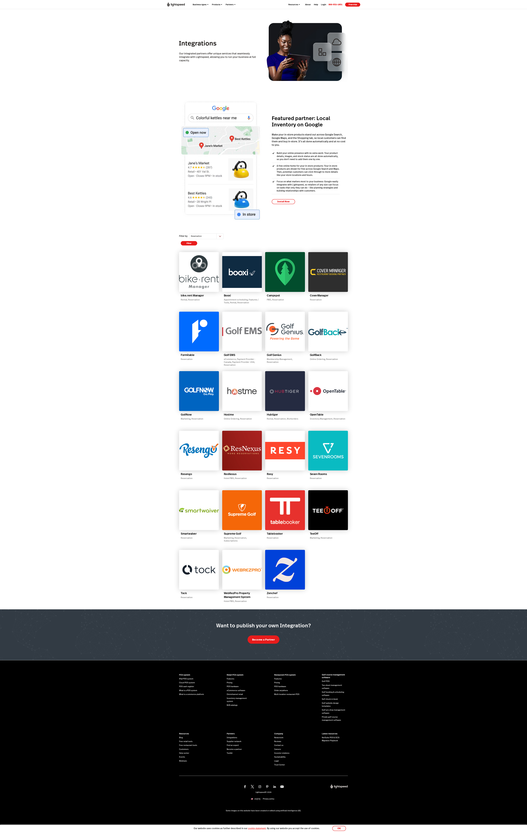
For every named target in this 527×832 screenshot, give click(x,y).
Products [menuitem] (216, 4)
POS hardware (233, 686)
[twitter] (252, 786)
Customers (184, 749)
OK (339, 828)
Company (278, 733)
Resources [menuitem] (293, 4)
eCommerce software (236, 690)
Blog (181, 737)
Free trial (353, 4)
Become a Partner (263, 639)
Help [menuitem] (316, 4)
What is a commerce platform (191, 694)
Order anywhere (281, 690)
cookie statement (257, 828)
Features (230, 679)
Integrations (232, 737)
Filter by (183, 236)
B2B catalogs (232, 705)
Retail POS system (235, 674)
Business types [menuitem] (200, 4)
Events (182, 757)
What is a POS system (188, 690)
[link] (335, 4)
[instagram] (259, 786)
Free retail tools (186, 741)
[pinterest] (267, 786)
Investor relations (281, 753)
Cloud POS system (187, 682)
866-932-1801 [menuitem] (335, 4)
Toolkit (229, 753)
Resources (184, 733)
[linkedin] (274, 786)
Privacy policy (268, 799)
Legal (276, 761)
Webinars (183, 761)
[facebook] (245, 786)
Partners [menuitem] (230, 4)
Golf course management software (333, 676)
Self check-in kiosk (330, 699)
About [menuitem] (308, 4)
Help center (184, 753)
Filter (189, 243)
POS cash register (186, 686)
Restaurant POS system (285, 674)
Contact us (278, 745)
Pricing (229, 682)
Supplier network (234, 741)
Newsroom (278, 737)
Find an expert (233, 745)
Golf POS (326, 681)
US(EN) (257, 799)
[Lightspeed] (176, 4)
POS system (184, 674)
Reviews (277, 741)
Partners (231, 733)
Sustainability (280, 757)
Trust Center (279, 765)
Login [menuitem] (323, 4)
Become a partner (234, 749)
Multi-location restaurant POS (286, 694)
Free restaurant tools (188, 745)
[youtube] (282, 786)
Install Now (283, 201)
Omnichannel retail (235, 694)
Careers (277, 749)
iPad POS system (186, 679)
